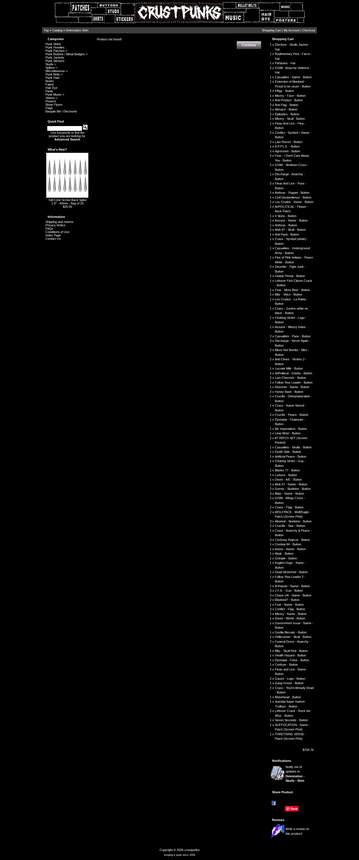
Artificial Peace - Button (290, 456)
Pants (49, 91)
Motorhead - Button (288, 697)
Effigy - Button (284, 91)
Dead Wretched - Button (291, 572)
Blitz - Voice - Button (288, 294)
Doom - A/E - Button (288, 479)
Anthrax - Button (286, 225)
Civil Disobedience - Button (293, 197)
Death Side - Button (288, 451)
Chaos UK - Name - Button (293, 595)
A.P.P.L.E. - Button (287, 146)
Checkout (308, 30)
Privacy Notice (55, 225)
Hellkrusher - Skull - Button (293, 636)
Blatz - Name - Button (289, 493)
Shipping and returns (59, 221)
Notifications (281, 760)
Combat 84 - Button (288, 544)
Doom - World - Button (290, 618)
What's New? (57, 149)
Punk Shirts (53, 44)
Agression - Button (287, 151)
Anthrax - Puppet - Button (292, 192)
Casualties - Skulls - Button (293, 447)
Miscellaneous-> (56, 71)
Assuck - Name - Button (291, 220)
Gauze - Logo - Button (290, 678)
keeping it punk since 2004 (179, 855)
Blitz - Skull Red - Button (291, 651)
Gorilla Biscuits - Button (291, 632)
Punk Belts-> (54, 74)
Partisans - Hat (285, 63)
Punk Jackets (54, 57)
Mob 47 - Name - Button (291, 484)
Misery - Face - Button (290, 95)
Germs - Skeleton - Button (292, 488)
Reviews (278, 820)
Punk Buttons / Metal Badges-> (66, 54)
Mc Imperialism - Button (291, 428)
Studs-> (50, 64)
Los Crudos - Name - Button (294, 202)
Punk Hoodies (55, 47)
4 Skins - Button (285, 216)
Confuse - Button (286, 664)
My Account (292, 30)
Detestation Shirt (77, 30)
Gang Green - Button (289, 683)
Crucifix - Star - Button (290, 525)
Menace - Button (286, 109)
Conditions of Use (57, 232)
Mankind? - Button (287, 599)
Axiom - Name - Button (290, 549)
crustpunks (192, 850)
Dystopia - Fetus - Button (292, 660)
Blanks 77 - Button (287, 470)
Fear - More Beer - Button (292, 290)
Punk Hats (52, 77)
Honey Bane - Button (289, 391)
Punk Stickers (55, 61)
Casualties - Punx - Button (292, 336)
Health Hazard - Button (290, 655)
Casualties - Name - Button (293, 77)
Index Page (53, 235)
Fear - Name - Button (289, 604)
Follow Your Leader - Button (293, 382)
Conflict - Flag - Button (290, 609)
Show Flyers (54, 104)
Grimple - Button (286, 558)
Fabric (49, 84)
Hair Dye (51, 87)
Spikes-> (51, 67)
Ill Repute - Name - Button (292, 586)
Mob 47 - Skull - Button (290, 229)
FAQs (49, 228)
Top (46, 30)
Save (294, 808)
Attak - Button (284, 553)
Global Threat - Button (290, 276)
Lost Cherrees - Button (290, 377)
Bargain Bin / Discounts (61, 111)
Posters (50, 101)
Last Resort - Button (288, 142)
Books (49, 81)
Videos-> (51, 98)
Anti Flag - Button (286, 105)
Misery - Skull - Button (290, 118)
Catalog (57, 30)
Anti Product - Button (289, 100)
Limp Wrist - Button (288, 433)
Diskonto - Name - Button (292, 387)
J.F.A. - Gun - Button (289, 590)
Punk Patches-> (56, 50)
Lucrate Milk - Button (289, 368)
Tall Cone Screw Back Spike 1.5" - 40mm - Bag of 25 (67, 201)
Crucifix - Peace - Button (291, 414)
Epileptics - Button (287, 114)
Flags (49, 108)
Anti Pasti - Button (287, 234)
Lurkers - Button (286, 475)
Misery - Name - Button (291, 613)
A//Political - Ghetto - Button (293, 373)
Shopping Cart (271, 30)
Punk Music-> (54, 94)
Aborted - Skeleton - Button (293, 521)
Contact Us (53, 238)
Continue (249, 45)
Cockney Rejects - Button (292, 539)
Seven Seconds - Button (291, 720)
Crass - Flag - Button (289, 507)
